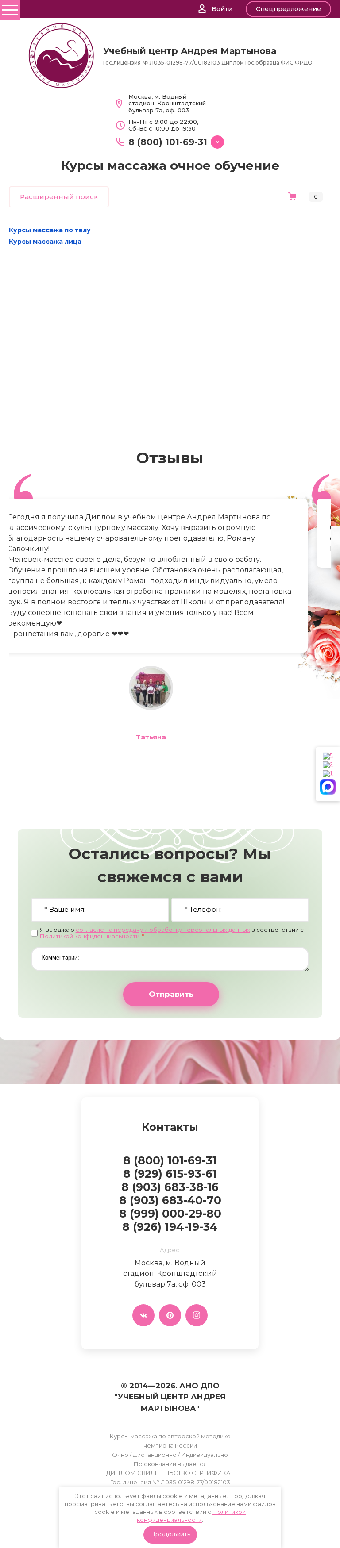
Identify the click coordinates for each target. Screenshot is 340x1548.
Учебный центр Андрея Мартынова (189, 51)
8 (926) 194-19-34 (170, 1226)
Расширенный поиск (59, 196)
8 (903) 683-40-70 (170, 1200)
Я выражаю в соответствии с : (172, 933)
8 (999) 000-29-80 (170, 1213)
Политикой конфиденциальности (89, 936)
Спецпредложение (288, 9)
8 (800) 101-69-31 (167, 142)
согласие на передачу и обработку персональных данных (163, 929)
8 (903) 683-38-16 (170, 1187)
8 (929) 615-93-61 (170, 1173)
